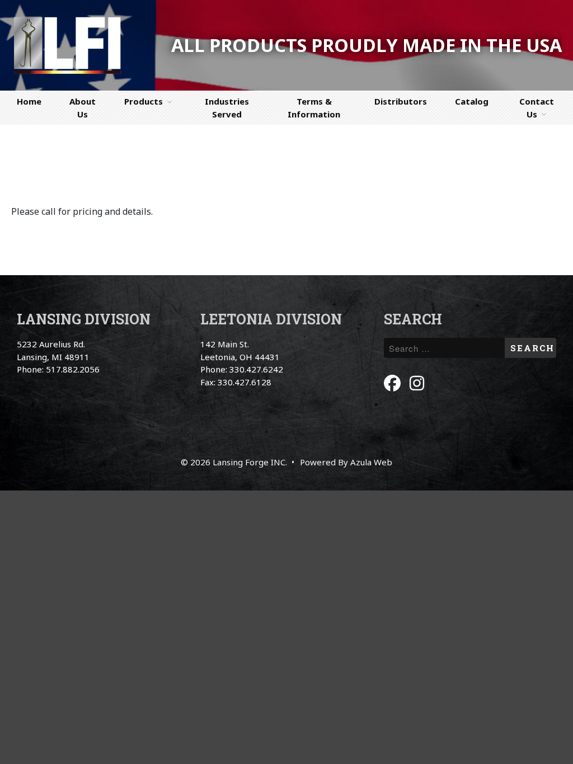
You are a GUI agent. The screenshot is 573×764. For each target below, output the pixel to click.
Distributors (400, 101)
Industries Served (227, 108)
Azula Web (371, 462)
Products (143, 101)
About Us (82, 108)
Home (29, 101)
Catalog (472, 101)
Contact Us (536, 108)
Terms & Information (314, 108)
